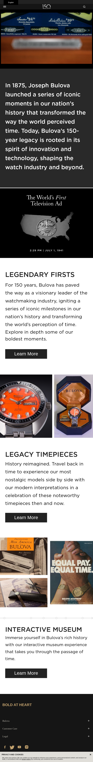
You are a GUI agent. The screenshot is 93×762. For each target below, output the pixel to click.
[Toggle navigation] (4, 6)
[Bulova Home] (46, 6)
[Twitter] (12, 747)
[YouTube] (19, 747)
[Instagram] (26, 747)
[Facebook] (4, 747)
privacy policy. (26, 759)
